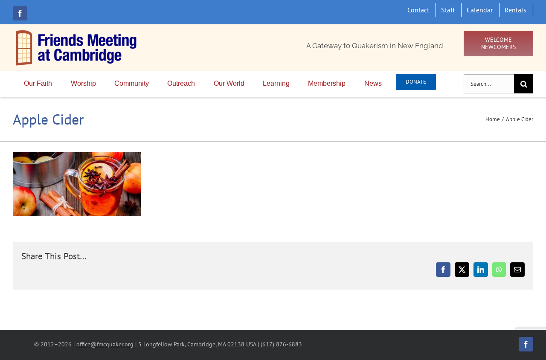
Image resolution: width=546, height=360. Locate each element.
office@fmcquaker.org (105, 344)
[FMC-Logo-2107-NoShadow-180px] (77, 32)
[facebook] (20, 13)
